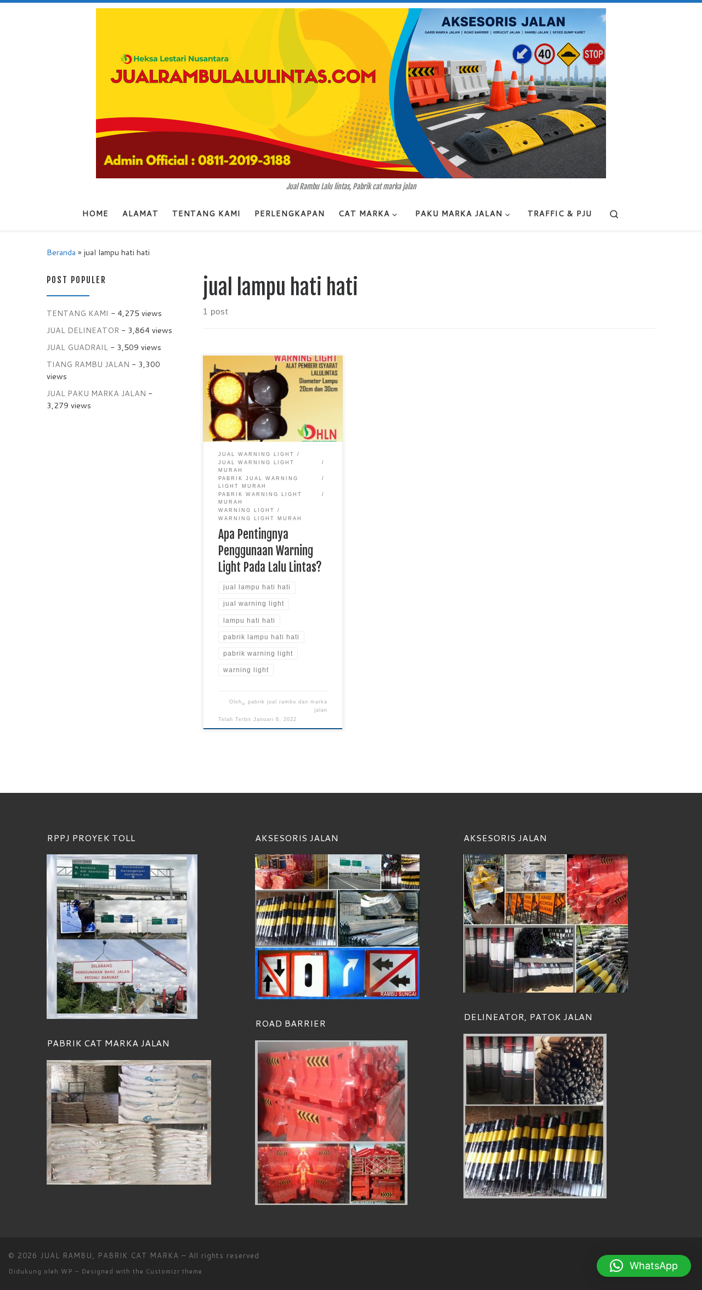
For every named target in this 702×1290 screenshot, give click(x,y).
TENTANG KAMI (78, 313)
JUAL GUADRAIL (77, 347)
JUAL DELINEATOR (83, 330)
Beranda (61, 252)
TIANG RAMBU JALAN (88, 364)
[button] (644, 1266)
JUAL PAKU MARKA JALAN (96, 393)
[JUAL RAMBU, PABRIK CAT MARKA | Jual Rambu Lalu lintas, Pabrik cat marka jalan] (351, 92)
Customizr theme (174, 1271)
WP (67, 1271)
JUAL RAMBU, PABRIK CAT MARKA (109, 1255)
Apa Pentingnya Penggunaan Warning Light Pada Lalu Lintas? (270, 550)
